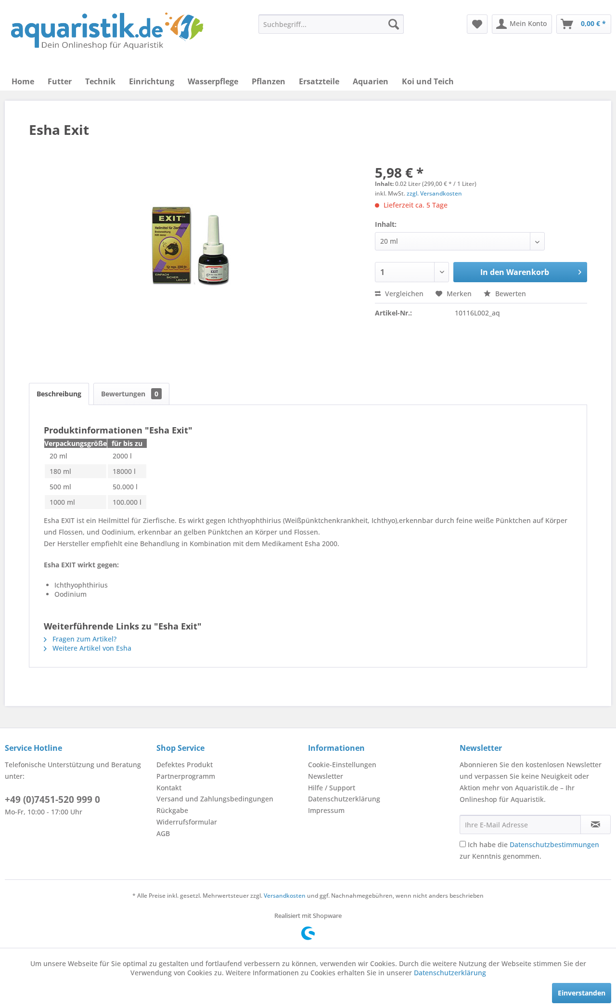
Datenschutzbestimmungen (554, 844)
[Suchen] (394, 24)
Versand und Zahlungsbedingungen (214, 798)
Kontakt (168, 787)
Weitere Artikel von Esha (91, 648)
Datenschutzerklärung (344, 798)
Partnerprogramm (185, 776)
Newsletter (325, 776)
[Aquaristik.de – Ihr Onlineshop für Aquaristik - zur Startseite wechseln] (107, 31)
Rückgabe (172, 810)
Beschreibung (59, 393)
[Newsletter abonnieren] (595, 824)
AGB (163, 833)
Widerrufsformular (186, 821)
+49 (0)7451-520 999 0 (52, 799)
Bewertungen (129, 393)
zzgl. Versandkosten (434, 193)
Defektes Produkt (184, 764)
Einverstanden (581, 992)
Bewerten (509, 293)
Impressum (326, 810)
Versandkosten (285, 895)
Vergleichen (403, 293)
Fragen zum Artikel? (83, 638)
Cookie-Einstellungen (342, 764)
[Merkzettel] (477, 24)
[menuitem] (331, 24)
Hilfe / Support (331, 787)
